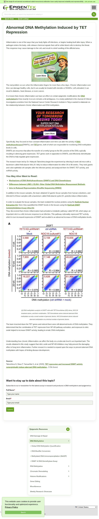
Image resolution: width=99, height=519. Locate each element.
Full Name (10, 390)
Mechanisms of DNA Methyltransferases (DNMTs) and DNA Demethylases (40, 180)
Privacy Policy (11, 507)
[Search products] (94, 14)
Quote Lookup (23, 19)
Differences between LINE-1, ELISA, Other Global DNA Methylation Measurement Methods (47, 184)
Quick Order (9, 19)
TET (35, 145)
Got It (23, 512)
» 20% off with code (89, 1)
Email (8, 398)
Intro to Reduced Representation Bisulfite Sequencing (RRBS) (35, 188)
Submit (10, 409)
